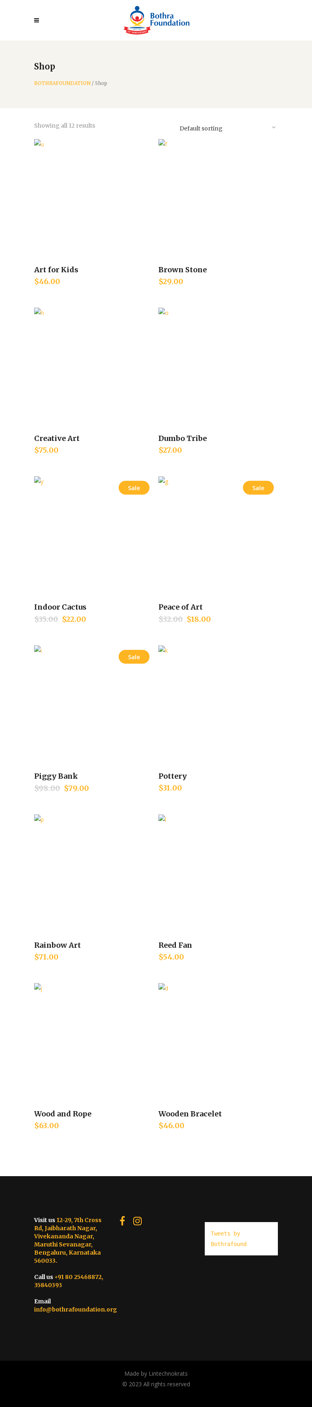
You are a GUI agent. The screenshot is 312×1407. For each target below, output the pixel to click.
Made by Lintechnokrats (156, 1373)
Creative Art (57, 438)
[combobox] (227, 127)
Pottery (172, 776)
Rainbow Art (57, 945)
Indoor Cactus (60, 607)
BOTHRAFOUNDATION (62, 83)
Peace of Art (180, 607)
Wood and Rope (62, 1113)
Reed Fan (175, 945)
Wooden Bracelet (190, 1113)
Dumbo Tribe (182, 438)
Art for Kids (56, 269)
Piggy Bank (56, 776)
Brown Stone (182, 269)
